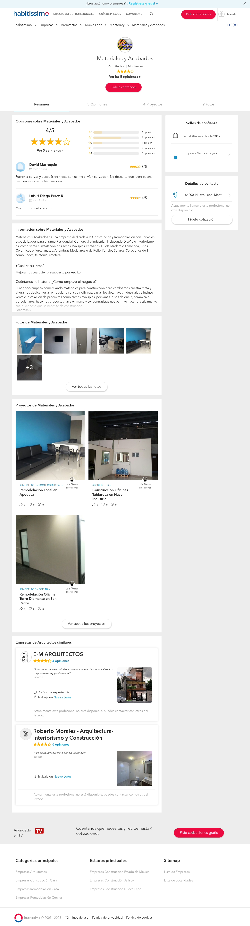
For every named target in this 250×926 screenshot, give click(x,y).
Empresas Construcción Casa (36, 880)
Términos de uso (76, 917)
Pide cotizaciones (198, 14)
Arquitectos (69, 25)
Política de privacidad (107, 917)
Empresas (46, 25)
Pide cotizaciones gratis (199, 833)
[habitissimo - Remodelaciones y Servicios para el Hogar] (31, 13)
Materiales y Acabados (148, 25)
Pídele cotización (124, 87)
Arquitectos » (101, 485)
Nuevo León (93, 25)
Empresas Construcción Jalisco (112, 880)
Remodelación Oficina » (35, 589)
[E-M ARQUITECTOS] (26, 657)
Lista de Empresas (177, 872)
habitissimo (24, 25)
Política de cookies (139, 917)
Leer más (22, 310)
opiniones (60, 661)
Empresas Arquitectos (31, 872)
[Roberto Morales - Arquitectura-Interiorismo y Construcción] (26, 734)
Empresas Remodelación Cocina (39, 897)
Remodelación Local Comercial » (41, 485)
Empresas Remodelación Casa (37, 889)
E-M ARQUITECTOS (58, 654)
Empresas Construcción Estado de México (120, 872)
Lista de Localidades (178, 880)
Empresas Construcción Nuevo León (115, 889)
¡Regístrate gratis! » (142, 3)
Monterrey (117, 25)
